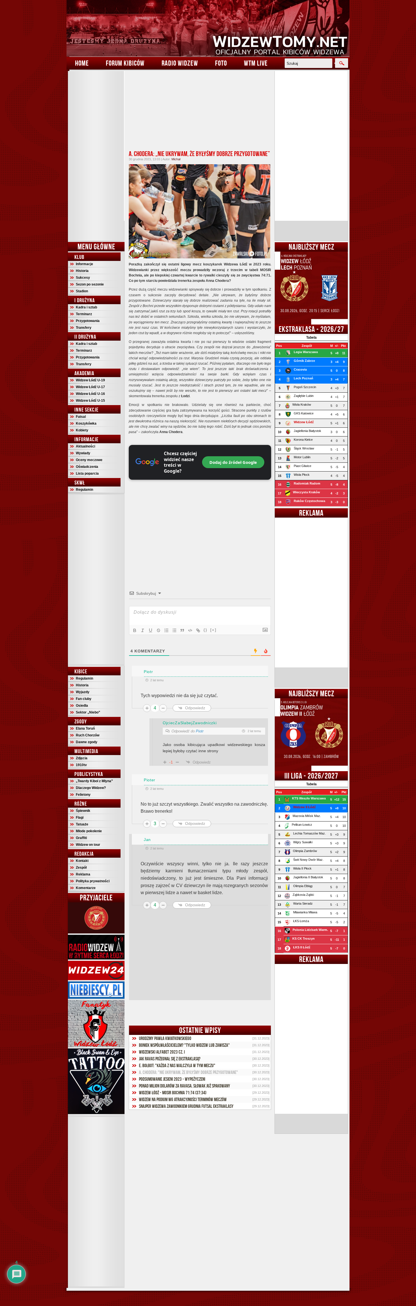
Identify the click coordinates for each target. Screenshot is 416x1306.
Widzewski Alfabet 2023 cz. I (162, 1051)
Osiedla (82, 706)
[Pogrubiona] (135, 630)
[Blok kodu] (190, 630)
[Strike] (158, 630)
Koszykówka (86, 423)
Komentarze (86, 888)
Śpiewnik (83, 811)
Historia (82, 271)
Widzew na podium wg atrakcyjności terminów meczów (183, 1099)
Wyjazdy (82, 692)
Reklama (83, 874)
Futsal (81, 417)
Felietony (83, 795)
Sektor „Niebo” (88, 712)
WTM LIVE (256, 63)
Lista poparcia (87, 473)
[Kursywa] (143, 630)
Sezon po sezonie (90, 284)
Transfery (83, 328)
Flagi (79, 818)
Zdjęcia (81, 758)
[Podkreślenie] (151, 630)
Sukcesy (83, 278)
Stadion (82, 291)
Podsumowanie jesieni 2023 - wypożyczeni (172, 1079)
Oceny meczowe (89, 460)
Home (82, 63)
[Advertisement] (96, 156)
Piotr (199, 731)
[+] (213, 630)
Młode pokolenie (89, 831)
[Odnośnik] (198, 630)
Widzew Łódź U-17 (90, 387)
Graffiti (81, 838)
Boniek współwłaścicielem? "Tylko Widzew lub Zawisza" (184, 1045)
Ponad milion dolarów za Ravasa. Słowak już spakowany (184, 1085)
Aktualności (85, 446)
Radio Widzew (180, 63)
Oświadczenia (87, 467)
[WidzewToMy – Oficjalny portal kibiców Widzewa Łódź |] (208, 28)
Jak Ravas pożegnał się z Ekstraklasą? (169, 1058)
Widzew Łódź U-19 (90, 380)
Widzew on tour (88, 845)
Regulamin (84, 490)
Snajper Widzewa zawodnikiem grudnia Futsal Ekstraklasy (186, 1106)
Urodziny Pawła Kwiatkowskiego (165, 1038)
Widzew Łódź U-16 (90, 394)
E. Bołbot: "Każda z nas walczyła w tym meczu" (177, 1065)
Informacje (84, 264)
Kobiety (82, 430)
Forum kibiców (125, 63)
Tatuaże (82, 824)
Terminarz (84, 314)
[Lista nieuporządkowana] (174, 630)
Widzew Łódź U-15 (90, 401)
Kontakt (82, 861)
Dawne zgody (86, 742)
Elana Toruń (85, 728)
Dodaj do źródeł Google (233, 462)
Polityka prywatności (93, 881)
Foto (221, 63)
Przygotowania (88, 321)
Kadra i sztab (86, 307)
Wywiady (83, 453)
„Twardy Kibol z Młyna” (94, 781)
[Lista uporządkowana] (166, 630)
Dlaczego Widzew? (91, 788)
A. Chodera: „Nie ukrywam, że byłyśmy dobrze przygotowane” (199, 153)
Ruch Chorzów (87, 735)
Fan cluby (83, 699)
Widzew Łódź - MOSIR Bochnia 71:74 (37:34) (172, 1092)
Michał (175, 159)
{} (205, 630)
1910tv (81, 765)
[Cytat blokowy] (182, 630)
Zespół (81, 868)
